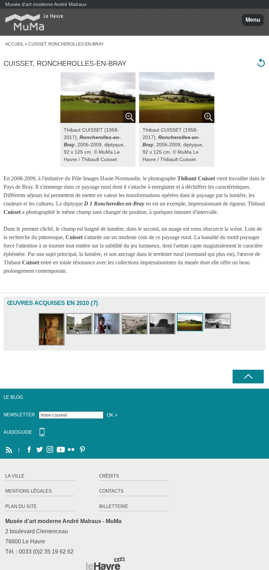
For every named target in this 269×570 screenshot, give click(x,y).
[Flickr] (71, 450)
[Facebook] (29, 450)
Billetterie (113, 506)
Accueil (14, 44)
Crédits (109, 476)
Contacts (111, 491)
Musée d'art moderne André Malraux (46, 4)
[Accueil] (31, 22)
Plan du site (21, 506)
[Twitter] (39, 450)
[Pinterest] (81, 450)
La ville (15, 476)
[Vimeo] (60, 450)
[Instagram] (50, 450)
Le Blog (13, 397)
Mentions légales (28, 491)
